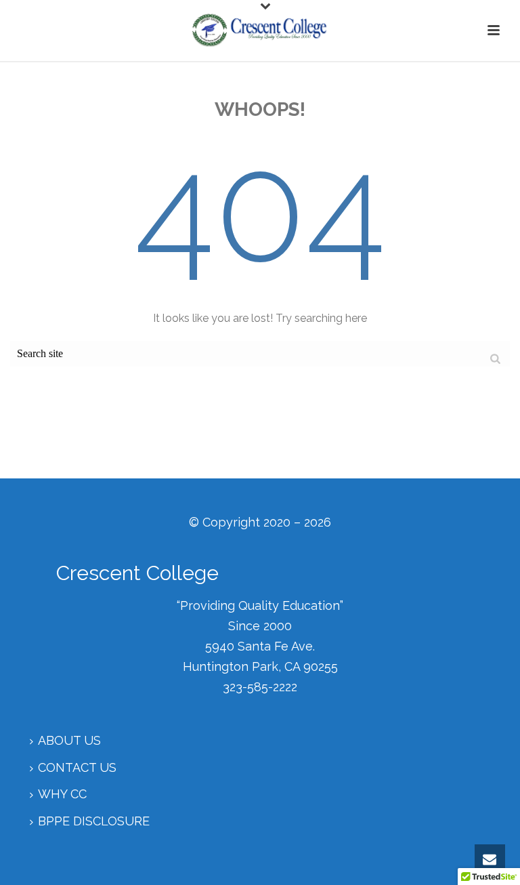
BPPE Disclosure (94, 821)
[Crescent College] (260, 30)
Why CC (62, 794)
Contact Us (77, 767)
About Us (69, 740)
